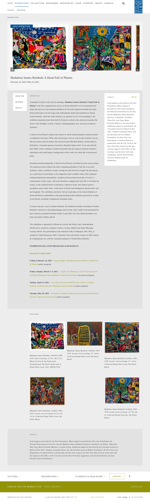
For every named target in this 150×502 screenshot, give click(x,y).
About (99, 3)
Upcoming (21, 10)
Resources (67, 3)
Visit (10, 3)
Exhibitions (22, 3)
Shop (78, 3)
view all (134, 97)
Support (88, 3)
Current (11, 10)
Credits (18, 108)
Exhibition (19, 96)
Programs (52, 3)
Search (108, 3)
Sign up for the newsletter (24, 487)
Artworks (19, 102)
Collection (37, 3)
